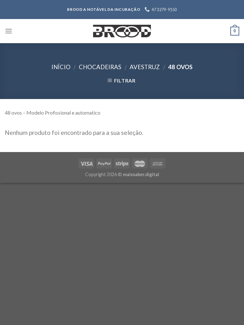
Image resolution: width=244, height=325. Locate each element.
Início (61, 66)
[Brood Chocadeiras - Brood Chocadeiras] (122, 31)
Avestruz (145, 66)
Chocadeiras (100, 66)
